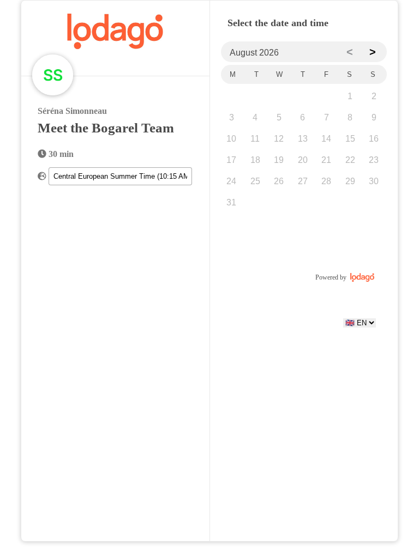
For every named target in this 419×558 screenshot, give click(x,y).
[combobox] (120, 176)
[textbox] (120, 176)
